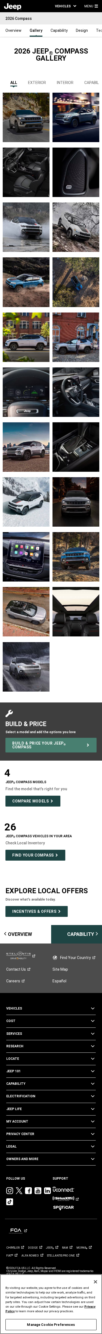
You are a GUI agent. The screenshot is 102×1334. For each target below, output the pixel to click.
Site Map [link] (60, 969)
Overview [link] (13, 30)
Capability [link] (59, 30)
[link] (12, 6)
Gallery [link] (36, 30)
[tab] (14, 81)
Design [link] (82, 30)
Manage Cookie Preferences (51, 1325)
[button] (65, 6)
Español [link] (59, 981)
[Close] (95, 1282)
